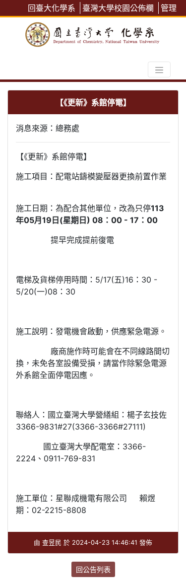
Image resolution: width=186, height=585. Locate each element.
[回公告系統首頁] (93, 32)
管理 (169, 8)
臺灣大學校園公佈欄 (118, 8)
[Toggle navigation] (159, 69)
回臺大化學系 (51, 8)
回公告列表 (93, 569)
